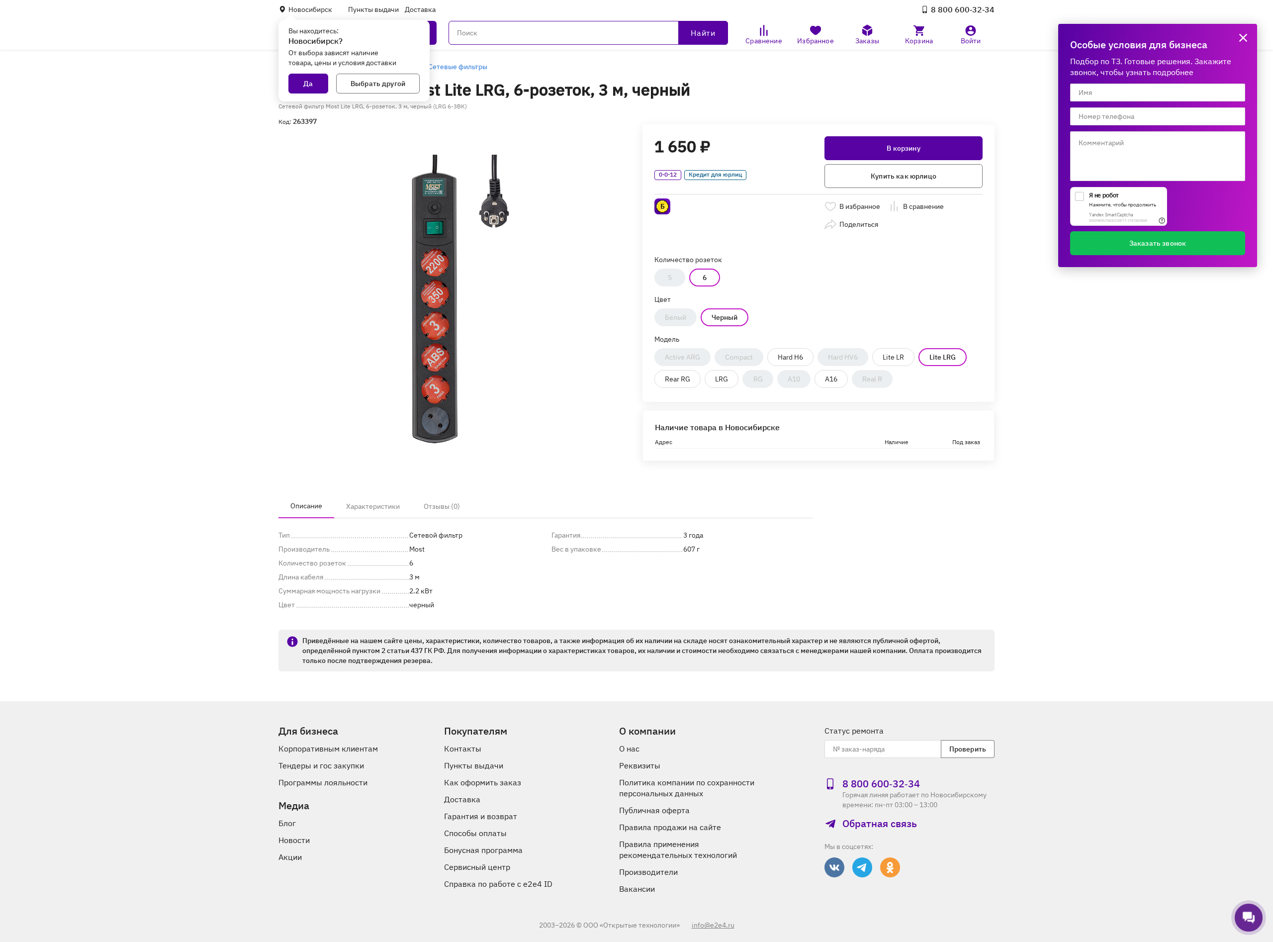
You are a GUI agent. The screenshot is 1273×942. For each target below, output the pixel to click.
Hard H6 (790, 357)
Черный (724, 317)
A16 (831, 379)
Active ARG (682, 357)
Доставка (420, 9)
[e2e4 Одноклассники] (890, 867)
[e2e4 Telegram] (862, 867)
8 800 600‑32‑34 (963, 9)
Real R (872, 379)
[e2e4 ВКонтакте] (834, 867)
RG (758, 379)
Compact (739, 357)
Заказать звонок (1157, 243)
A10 (794, 379)
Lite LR (893, 357)
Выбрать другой (378, 83)
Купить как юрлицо (903, 176)
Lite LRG (942, 357)
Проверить (967, 749)
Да (308, 83)
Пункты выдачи (373, 9)
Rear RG (677, 379)
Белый (675, 317)
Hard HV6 (843, 357)
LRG (721, 379)
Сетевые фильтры (457, 66)
